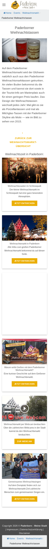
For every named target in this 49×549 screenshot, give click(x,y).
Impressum (13, 529)
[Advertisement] (24, 302)
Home (8, 13)
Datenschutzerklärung (31, 529)
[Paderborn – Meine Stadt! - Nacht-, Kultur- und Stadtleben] (24, 4)
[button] (4, 4)
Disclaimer (24, 533)
